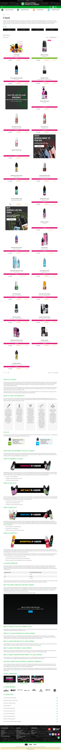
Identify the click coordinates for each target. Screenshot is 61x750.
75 (26, 60)
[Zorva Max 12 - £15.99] (44, 146)
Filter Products (5, 35)
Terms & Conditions (19, 730)
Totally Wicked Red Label (44, 175)
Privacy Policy (18, 731)
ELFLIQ (54, 522)
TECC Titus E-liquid (16, 317)
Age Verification (4, 732)
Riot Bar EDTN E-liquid (44, 198)
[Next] (8, 373)
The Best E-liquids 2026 (10, 683)
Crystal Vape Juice (44, 127)
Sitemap (17, 738)
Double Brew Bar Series (44, 270)
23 (54, 180)
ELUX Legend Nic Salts (7, 523)
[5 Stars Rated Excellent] (2, 10)
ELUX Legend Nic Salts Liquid (16, 78)
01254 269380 (56, 7)
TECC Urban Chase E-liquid (44, 294)
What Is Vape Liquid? (23, 683)
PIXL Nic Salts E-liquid (44, 101)
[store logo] (30, 4)
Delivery (2, 731)
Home (4, 14)
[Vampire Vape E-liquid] (6, 691)
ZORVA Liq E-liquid (44, 55)
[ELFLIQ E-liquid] (20, 690)
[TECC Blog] (58, 737)
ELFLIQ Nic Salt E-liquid (16, 127)
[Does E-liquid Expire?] (37, 682)
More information (49, 731)
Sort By (47, 37)
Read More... (5, 26)
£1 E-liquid (23, 29)
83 (54, 83)
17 (26, 180)
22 (54, 276)
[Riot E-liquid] (13, 691)
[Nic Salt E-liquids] (30, 495)
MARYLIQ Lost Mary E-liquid (16, 175)
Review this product (51, 229)
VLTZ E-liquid (16, 55)
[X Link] (52, 734)
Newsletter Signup (53, 7)
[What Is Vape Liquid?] (24, 682)
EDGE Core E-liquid (44, 222)
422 (26, 322)
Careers (32, 733)
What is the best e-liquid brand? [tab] (9, 708)
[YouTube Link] (58, 734)
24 (54, 322)
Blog (32, 731)
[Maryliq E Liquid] (48, 690)
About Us (33, 730)
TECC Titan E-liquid (16, 294)
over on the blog (38, 645)
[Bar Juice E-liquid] (41, 691)
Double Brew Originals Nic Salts (16, 270)
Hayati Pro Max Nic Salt (16, 150)
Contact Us (3, 730)
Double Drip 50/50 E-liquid (44, 317)
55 (26, 132)
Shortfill (51, 29)
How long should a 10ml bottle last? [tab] (10, 697)
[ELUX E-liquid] (27, 691)
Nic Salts (9, 29)
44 (26, 345)
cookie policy (30, 748)
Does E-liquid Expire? (37, 683)
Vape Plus (10, 666)
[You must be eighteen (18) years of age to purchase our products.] (49, 729)
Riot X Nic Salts (44, 247)
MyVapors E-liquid (44, 78)
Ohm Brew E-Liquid (16, 363)
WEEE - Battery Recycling (20, 736)
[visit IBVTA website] (56, 729)
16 (54, 60)
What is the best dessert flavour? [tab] (9, 716)
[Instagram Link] (55, 734)
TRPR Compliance (19, 737)
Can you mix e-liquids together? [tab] (9, 713)
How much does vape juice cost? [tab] (9, 711)
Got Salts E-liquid (44, 340)
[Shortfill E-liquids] (30, 547)
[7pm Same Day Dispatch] (49, 10)
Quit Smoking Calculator (5, 736)
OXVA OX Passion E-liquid (16, 247)
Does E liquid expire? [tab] (7, 705)
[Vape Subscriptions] (34, 10)
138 (26, 204)
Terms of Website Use (20, 732)
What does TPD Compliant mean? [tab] (9, 718)
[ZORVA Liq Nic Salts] (16, 218)
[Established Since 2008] (18, 10)
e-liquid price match (17, 669)
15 (54, 345)
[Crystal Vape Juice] (34, 690)
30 (26, 83)
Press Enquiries (34, 732)
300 (26, 299)
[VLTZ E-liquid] (54, 691)
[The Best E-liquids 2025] (10, 682)
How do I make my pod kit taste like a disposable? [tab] (12, 721)
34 (26, 368)
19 (54, 132)
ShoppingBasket (58, 7)
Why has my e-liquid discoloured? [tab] (10, 703)
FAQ (2, 735)
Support (2, 733)
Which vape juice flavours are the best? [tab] (11, 700)
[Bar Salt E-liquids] (30, 519)
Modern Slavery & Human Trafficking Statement (22, 734)
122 (54, 299)
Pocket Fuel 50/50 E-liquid (16, 198)
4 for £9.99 (37, 29)
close (33, 748)
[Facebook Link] (50, 734)
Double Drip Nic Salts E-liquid (16, 340)
